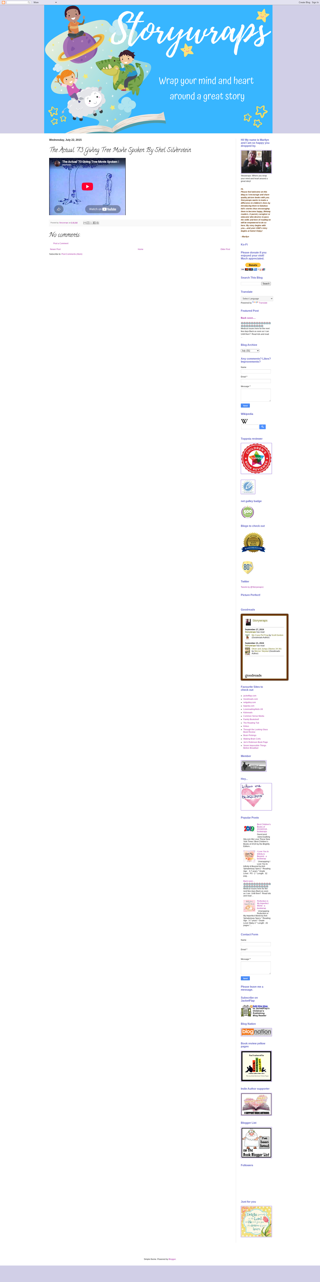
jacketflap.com (249, 696)
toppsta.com (248, 706)
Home (140, 249)
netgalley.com (249, 702)
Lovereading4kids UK (253, 709)
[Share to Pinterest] (97, 222)
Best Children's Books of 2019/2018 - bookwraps (264, 828)
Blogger (172, 1259)
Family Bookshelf (251, 719)
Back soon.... (248, 318)
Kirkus (246, 726)
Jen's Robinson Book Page (255, 742)
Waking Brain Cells (252, 739)
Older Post (225, 249)
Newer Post (55, 249)
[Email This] (84, 222)
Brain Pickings (249, 735)
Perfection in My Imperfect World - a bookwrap (262, 904)
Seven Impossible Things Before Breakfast (254, 746)
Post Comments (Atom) (72, 254)
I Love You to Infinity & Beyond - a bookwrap (263, 855)
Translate (263, 303)
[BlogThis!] (88, 222)
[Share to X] (91, 222)
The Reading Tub (251, 723)
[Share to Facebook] (94, 222)
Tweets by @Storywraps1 (252, 587)
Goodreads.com (250, 699)
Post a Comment (60, 243)
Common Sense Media (253, 716)
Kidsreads (247, 712)
